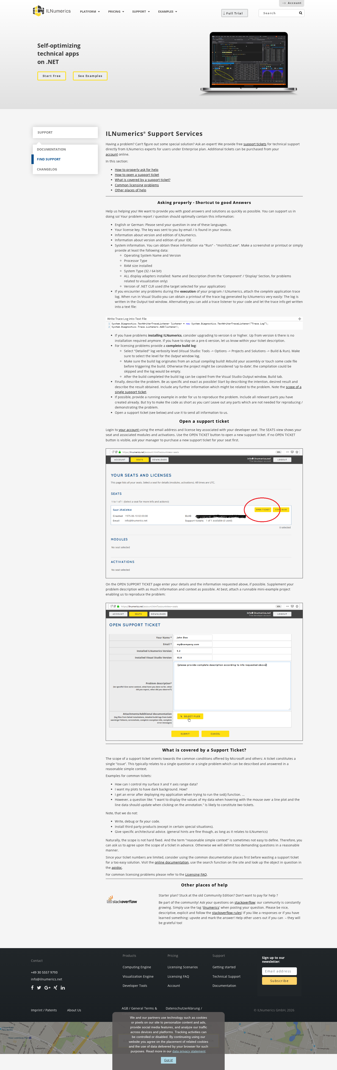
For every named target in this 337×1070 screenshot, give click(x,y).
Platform (88, 11)
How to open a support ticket (137, 175)
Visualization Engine (138, 976)
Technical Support (226, 976)
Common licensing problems (137, 185)
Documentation (224, 986)
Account (295, 3)
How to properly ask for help (136, 169)
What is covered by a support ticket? (142, 180)
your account (129, 430)
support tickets (254, 144)
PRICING (114, 11)
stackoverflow (245, 902)
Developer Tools (135, 986)
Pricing (173, 956)
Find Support (49, 159)
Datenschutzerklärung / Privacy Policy (184, 1009)
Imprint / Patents (44, 1010)
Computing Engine (137, 967)
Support (219, 956)
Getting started (224, 967)
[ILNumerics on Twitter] (39, 987)
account (112, 154)
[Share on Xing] (55, 987)
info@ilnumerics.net (46, 979)
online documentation (172, 862)
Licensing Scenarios (183, 967)
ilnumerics (211, 907)
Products (129, 956)
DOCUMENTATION (51, 149)
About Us (74, 1010)
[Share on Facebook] (32, 987)
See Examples (90, 76)
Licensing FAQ (196, 874)
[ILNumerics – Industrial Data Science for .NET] (52, 11)
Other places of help (130, 190)
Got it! (168, 1060)
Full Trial (234, 13)
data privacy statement (188, 1051)
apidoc (117, 867)
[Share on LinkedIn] (63, 987)
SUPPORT (139, 11)
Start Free (52, 76)
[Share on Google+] (47, 987)
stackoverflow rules (226, 913)
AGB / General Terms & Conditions (139, 1009)
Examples (165, 11)
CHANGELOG (47, 169)
